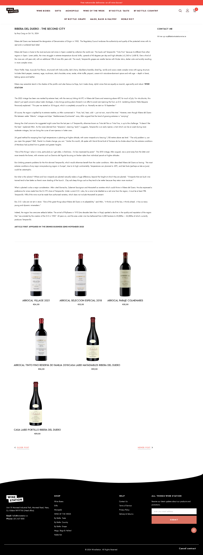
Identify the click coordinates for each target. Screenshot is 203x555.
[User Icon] (187, 10)
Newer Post (144, 447)
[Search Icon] (180, 10)
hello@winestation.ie (20, 515)
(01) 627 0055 (19, 518)
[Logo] (14, 10)
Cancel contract (187, 548)
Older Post (23, 447)
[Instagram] (193, 530)
